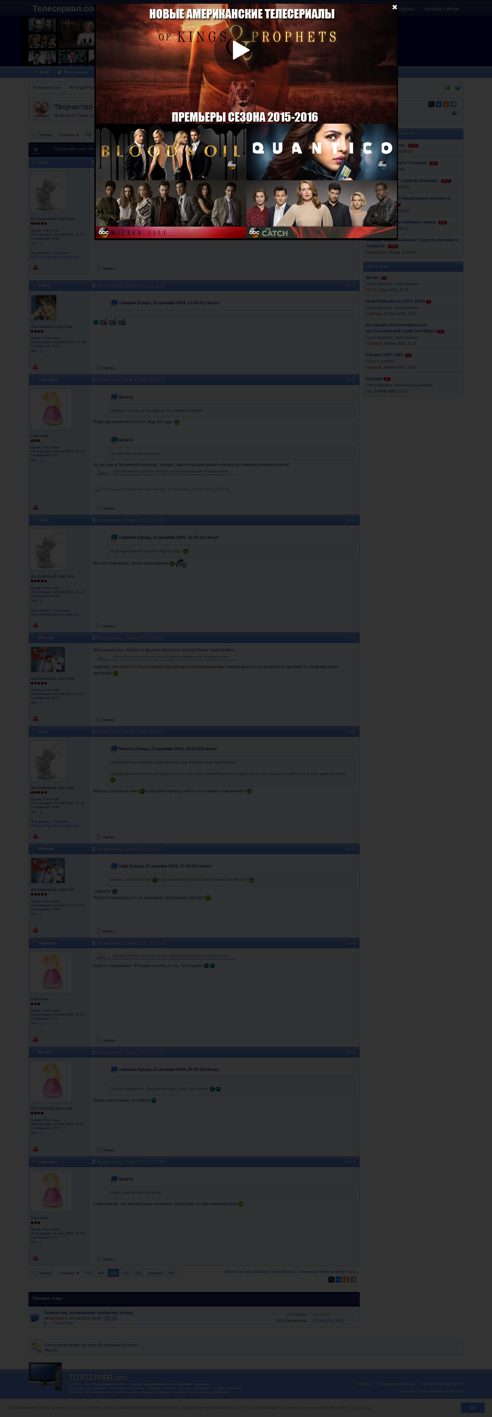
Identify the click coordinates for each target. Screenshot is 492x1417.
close (394, 6)
